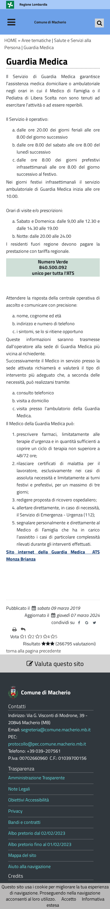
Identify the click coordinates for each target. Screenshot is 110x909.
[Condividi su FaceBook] (79, 622)
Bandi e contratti (24, 822)
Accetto (68, 899)
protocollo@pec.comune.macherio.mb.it (47, 743)
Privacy (15, 811)
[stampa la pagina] (14, 629)
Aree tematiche (36, 40)
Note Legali (19, 789)
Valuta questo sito (58, 663)
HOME (10, 40)
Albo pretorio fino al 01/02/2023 (39, 844)
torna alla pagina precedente (33, 650)
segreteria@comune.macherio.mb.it (56, 729)
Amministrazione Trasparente (36, 778)
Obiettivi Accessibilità (28, 800)
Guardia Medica (39, 47)
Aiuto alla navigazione (29, 866)
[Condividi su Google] (87, 622)
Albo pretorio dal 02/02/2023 (36, 833)
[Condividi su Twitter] (94, 622)
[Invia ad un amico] (23, 629)
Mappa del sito (22, 855)
